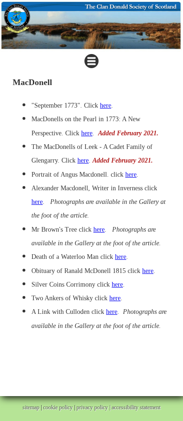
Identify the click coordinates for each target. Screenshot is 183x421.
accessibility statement (136, 407)
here (105, 105)
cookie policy (58, 407)
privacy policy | (94, 407)
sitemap (31, 407)
